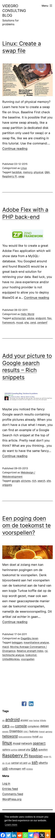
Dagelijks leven (29, 638)
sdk (29, 763)
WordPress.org (11, 799)
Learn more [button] (11, 824)
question (43, 749)
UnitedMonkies (11, 659)
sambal (15, 762)
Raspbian (36, 756)
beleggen (17, 642)
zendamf (42, 322)
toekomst (31, 655)
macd (5, 646)
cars (5, 726)
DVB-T (26, 732)
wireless (29, 769)
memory (27, 172)
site (49, 480)
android (12, 719)
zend (33, 322)
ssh (35, 762)
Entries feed (10, 788)
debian (44, 726)
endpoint (41, 318)
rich (34, 480)
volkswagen (15, 768)
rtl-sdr (7, 763)
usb (5, 768)
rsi (46, 650)
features (33, 731)
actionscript (19, 318)
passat (21, 749)
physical (38, 172)
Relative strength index (30, 650)
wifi (24, 768)
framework (8, 322)
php (26, 322)
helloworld (10, 736)
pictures (26, 480)
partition (14, 750)
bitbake (43, 720)
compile (21, 726)
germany (49, 732)
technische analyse (13, 655)
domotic (5, 732)
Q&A (47, 172)
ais (3, 720)
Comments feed (12, 794)
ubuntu (43, 762)
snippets (7, 484)
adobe (30, 318)
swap (21, 176)
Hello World (27, 314)
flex (49, 318)
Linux (24, 168)
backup (36, 720)
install (35, 736)
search (41, 480)
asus (31, 720)
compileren (33, 726)
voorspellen (27, 659)
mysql (19, 322)
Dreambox (16, 731)
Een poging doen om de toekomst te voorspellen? (26, 525)
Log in (6, 783)
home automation (25, 737)
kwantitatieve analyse (36, 642)
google (16, 480)
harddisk (17, 172)
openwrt (39, 743)
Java (41, 737)
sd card (23, 762)
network (26, 743)
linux (7, 742)
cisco (12, 727)
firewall (42, 732)
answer (24, 720)
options (6, 749)
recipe (45, 757)
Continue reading (14, 148)
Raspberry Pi (9, 176)
